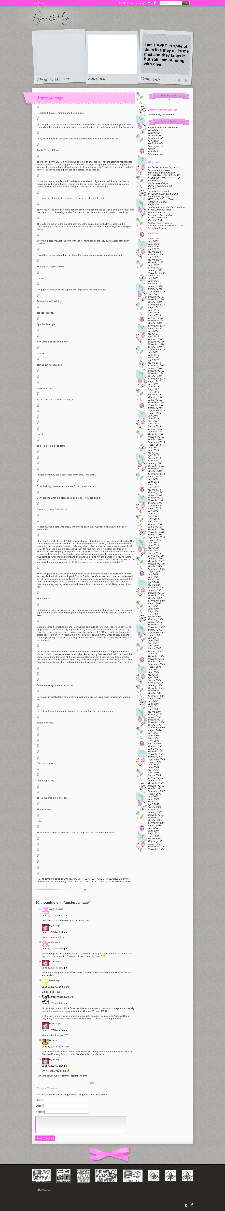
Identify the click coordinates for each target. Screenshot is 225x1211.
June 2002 (153, 798)
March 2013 (154, 457)
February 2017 (156, 339)
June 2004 (153, 735)
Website (39, 1111)
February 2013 (156, 460)
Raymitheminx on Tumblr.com (163, 127)
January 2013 (155, 463)
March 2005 (154, 711)
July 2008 (153, 605)
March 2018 (154, 315)
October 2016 (155, 346)
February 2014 (156, 428)
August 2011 (154, 508)
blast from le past (157, 228)
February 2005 (156, 714)
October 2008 (155, 598)
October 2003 (155, 756)
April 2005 (153, 709)
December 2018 (156, 296)
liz (50, 1040)
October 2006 (155, 661)
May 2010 (153, 547)
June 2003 (153, 767)
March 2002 (154, 806)
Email (39, 1105)
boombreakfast (155, 153)
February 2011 (156, 524)
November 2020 (156, 272)
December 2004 (156, 719)
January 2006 (155, 685)
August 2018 (154, 307)
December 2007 (156, 624)
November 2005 (156, 690)
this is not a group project (161, 172)
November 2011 (156, 500)
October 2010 (155, 534)
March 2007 (154, 648)
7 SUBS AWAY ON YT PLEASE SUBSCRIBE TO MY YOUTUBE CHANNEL (164, 177)
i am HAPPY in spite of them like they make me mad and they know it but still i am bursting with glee (166, 54)
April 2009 (153, 582)
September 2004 (156, 727)
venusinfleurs (155, 130)
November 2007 (156, 627)
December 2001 (156, 814)
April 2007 (153, 645)
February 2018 (156, 317)
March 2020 (154, 283)
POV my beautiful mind (160, 185)
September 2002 (156, 791)
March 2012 (154, 489)
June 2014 (153, 418)
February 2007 (156, 650)
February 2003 (156, 777)
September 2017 (156, 325)
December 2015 (156, 370)
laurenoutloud (155, 138)
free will (152, 188)
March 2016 (154, 362)
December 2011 (156, 497)
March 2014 (154, 426)
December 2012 (156, 465)
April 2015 (153, 391)
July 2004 (153, 732)
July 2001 (153, 828)
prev (178, 80)
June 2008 (153, 608)
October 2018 (155, 301)
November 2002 (156, 785)
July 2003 (153, 764)
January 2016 (155, 368)
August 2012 (154, 476)
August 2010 (154, 539)
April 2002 (153, 804)
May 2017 (153, 333)
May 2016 (153, 357)
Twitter (149, 2)
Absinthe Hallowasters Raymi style (165, 225)
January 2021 (155, 270)
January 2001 (155, 843)
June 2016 (153, 354)
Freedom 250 (155, 220)
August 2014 (154, 413)
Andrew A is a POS (158, 201)
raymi (52, 925)
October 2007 (155, 629)
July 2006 (153, 669)
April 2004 (153, 740)
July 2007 (153, 637)
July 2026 (153, 241)
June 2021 (153, 264)
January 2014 (155, 431)
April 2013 (153, 455)
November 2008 (156, 595)
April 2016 (153, 360)
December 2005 (156, 687)
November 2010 (156, 531)
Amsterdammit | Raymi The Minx (71, 1075)
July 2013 (153, 447)
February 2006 (156, 682)
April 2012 (153, 487)
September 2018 (156, 304)
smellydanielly (155, 143)
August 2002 (154, 793)
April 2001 (153, 835)
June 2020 (153, 280)
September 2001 (156, 822)
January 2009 (155, 590)
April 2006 (153, 677)
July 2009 (153, 574)
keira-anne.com (156, 146)
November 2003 (156, 754)
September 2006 (156, 664)
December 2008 (156, 592)
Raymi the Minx (52, 19)
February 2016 (156, 365)
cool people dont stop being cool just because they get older (167, 208)
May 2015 (153, 389)
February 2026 (156, 254)
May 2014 (153, 420)
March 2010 (154, 553)
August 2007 (154, 635)
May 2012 (153, 484)
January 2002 (155, 812)
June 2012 (153, 481)
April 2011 (153, 518)
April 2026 (153, 249)
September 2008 (156, 600)
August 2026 (154, 238)
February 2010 (156, 555)
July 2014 (153, 415)
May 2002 (153, 801)
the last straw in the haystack (163, 167)
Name (39, 1099)
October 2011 (155, 502)
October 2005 (155, 693)
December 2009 (156, 561)
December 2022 (156, 262)
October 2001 (155, 820)
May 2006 (153, 674)
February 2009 (156, 587)
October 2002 (155, 788)
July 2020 (153, 278)
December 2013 (156, 434)
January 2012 (155, 494)
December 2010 (156, 529)
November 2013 (156, 436)
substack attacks (156, 212)
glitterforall (154, 132)
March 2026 (154, 251)
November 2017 (156, 320)
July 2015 (153, 383)
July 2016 (153, 352)
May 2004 (153, 738)
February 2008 (156, 619)
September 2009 (156, 568)
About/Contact (39, 3)
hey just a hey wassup (159, 169)
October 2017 (155, 323)
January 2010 (155, 558)
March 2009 (154, 584)
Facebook (155, 2)
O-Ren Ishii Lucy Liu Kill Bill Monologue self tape (163, 195)
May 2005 (153, 706)
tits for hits (153, 204)
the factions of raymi (158, 183)
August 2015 (154, 381)
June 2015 (153, 386)
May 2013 (153, 452)
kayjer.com (153, 140)
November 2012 (156, 468)
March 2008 (154, 616)
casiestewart (154, 135)
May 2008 (153, 611)
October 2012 (155, 471)
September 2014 (156, 410)
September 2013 (156, 442)
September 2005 (156, 695)
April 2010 (153, 550)
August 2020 (154, 275)
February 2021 (156, 267)
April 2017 (153, 336)
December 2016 (156, 341)
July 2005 (153, 701)
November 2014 (156, 405)
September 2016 (156, 349)
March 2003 (154, 775)
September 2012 (156, 473)
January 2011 (155, 526)
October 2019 (155, 288)
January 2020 (155, 286)
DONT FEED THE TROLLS (162, 199)
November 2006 (156, 658)
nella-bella (153, 151)
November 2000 (156, 849)
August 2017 (154, 328)
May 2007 (153, 642)
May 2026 (153, 246)
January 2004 (155, 748)
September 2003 (156, 759)
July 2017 (153, 331)
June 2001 (153, 830)
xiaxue (151, 148)
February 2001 (156, 841)
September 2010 (156, 537)
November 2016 (156, 344)
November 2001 (156, 817)
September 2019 (156, 291)
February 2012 (156, 492)
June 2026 (153, 243)
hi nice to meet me (157, 217)
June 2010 (153, 545)
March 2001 (154, 838)
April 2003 (153, 772)
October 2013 (155, 439)
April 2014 (153, 423)
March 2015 (154, 394)
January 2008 (155, 621)
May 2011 (153, 516)
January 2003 (155, 780)
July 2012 (153, 479)
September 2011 (156, 505)
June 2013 (153, 450)
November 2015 (156, 373)
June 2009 (153, 576)
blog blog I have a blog (160, 214)
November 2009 (156, 563)
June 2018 (153, 309)
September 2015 (156, 378)
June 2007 (153, 640)
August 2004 (154, 730)
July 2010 (153, 542)
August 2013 (154, 444)
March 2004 (154, 743)
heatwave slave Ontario (160, 222)
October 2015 (155, 376)
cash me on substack (158, 191)
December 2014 (156, 402)
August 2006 (154, 666)
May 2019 (153, 294)
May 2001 (153, 833)
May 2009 (153, 579)
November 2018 (156, 299)
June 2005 (153, 703)
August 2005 (154, 698)
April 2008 (153, 613)
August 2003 (154, 761)
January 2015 (155, 399)
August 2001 (154, 825)
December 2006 (156, 656)
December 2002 (156, 783)
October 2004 (155, 724)
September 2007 (156, 632)
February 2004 (156, 746)
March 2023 (154, 259)
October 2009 (155, 566)
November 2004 (156, 722)
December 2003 (156, 751)
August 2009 (154, 571)
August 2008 (154, 603)
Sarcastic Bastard (58, 996)
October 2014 (155, 407)
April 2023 (153, 257)
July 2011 (153, 510)
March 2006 (154, 679)
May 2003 (153, 769)
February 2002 (156, 809)
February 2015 (156, 397)
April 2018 (153, 312)
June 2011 (153, 513)
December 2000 (156, 846)
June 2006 (153, 672)
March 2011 (154, 521)
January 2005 (155, 717)
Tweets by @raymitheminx (162, 114)
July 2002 (153, 796)
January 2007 (155, 653)
